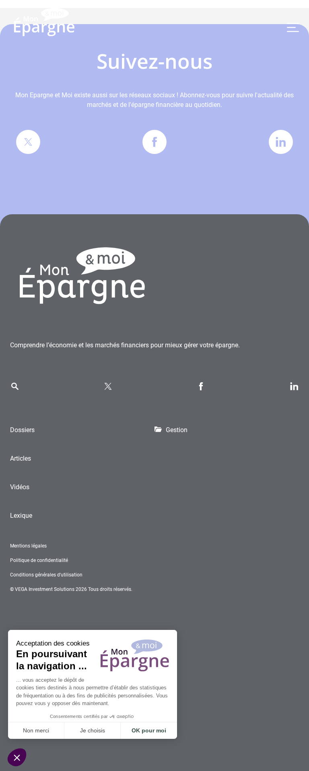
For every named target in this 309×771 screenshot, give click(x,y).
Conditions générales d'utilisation (46, 575)
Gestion (176, 430)
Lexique (21, 515)
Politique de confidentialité (39, 560)
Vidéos (19, 487)
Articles (20, 458)
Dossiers (22, 430)
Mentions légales (28, 546)
